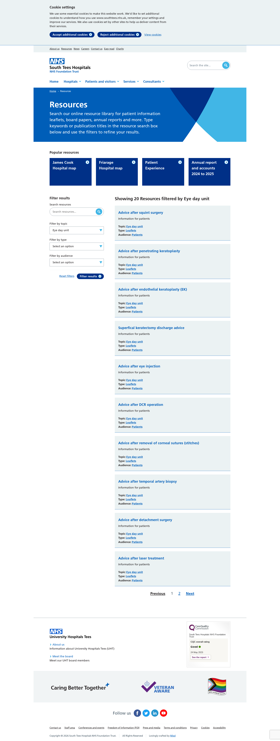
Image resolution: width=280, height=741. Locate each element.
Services (129, 81)
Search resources (60, 204)
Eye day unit (134, 226)
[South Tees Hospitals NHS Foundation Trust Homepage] (70, 65)
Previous (157, 593)
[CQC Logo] (199, 630)
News (76, 48)
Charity (120, 48)
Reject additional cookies (117, 34)
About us (55, 48)
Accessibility (219, 727)
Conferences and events (91, 727)
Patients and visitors (100, 81)
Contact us (96, 48)
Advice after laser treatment (141, 558)
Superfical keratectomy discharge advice (151, 328)
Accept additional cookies (70, 34)
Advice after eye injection (139, 366)
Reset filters (66, 276)
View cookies (152, 34)
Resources (66, 48)
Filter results (88, 276)
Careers (85, 48)
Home (54, 81)
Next (190, 593)
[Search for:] (205, 65)
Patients (137, 234)
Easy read (109, 48)
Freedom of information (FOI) (123, 727)
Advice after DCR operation (140, 405)
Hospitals (71, 81)
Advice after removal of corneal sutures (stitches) (158, 443)
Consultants (152, 81)
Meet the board (62, 656)
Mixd (173, 735)
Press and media (151, 727)
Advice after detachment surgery (145, 520)
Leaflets (131, 230)
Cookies (205, 727)
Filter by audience (61, 255)
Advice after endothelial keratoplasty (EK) (152, 289)
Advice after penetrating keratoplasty (149, 251)
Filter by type (58, 239)
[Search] (226, 65)
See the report (199, 657)
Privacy (194, 727)
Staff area (69, 727)
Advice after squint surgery (140, 213)
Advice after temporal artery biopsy (147, 481)
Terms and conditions (175, 727)
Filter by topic (58, 223)
